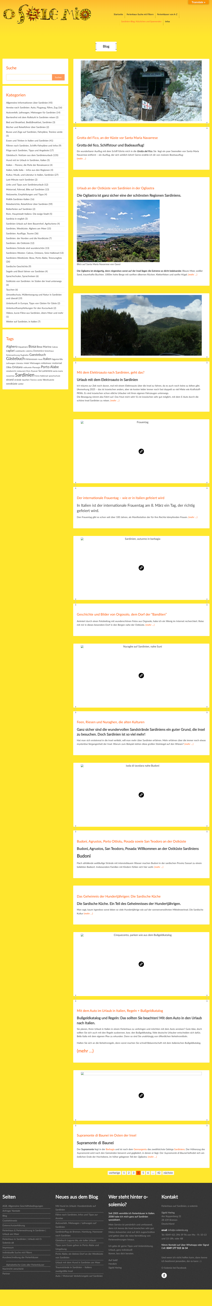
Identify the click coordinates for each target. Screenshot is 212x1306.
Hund (40, 359)
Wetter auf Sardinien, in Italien (21, 322)
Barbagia (110, 1149)
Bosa (32, 346)
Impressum (8, 1248)
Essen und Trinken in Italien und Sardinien (27, 141)
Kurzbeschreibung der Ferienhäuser (20, 1257)
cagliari (10, 350)
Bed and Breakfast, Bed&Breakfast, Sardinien (29, 122)
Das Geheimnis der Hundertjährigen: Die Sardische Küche (119, 896)
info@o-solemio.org (178, 1230)
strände (17, 380)
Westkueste (48, 380)
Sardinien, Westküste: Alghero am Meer (26, 228)
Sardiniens (179, 1149)
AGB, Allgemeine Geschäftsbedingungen (22, 1206)
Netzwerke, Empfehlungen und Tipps (25, 194)
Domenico (38, 351)
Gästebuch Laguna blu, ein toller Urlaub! (75, 1240)
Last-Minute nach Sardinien (20, 180)
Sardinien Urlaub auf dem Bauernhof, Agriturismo (31, 224)
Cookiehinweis (9, 1221)
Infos (167, 22)
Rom (28, 371)
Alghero (12, 346)
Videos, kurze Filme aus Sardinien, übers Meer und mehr (34, 313)
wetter (21, 384)
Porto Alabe (50, 367)
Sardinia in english (15, 219)
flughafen (24, 355)
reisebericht (11, 371)
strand (10, 379)
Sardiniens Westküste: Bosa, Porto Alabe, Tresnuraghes (34, 258)
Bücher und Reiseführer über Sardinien (26, 127)
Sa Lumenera (45, 371)
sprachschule (54, 376)
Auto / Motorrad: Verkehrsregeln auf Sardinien (79, 1276)
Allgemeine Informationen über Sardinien (27, 103)
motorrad (57, 363)
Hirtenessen (31, 359)
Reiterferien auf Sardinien (19, 209)
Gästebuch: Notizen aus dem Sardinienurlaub (29, 155)
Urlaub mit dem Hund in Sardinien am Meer (77, 1262)
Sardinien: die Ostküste (18, 243)
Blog (4, 1216)
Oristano (17, 367)
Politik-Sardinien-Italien (18, 199)
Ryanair (34, 371)
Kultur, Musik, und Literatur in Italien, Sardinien (30, 175)
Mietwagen (35, 363)
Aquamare (23, 347)
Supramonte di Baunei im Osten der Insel (106, 1135)
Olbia (8, 367)
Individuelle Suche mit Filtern (17, 1252)
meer (26, 363)
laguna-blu (57, 359)
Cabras (55, 347)
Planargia (36, 367)
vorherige (114, 1173)
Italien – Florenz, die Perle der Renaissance (27, 165)
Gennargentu (140, 1149)
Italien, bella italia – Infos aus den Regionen (28, 170)
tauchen (25, 380)
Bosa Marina (44, 346)
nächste (168, 1173)
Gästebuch (15, 359)
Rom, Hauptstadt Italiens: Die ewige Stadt (27, 214)
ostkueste (27, 367)
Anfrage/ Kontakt (11, 1211)
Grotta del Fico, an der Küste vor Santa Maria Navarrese (117, 138)
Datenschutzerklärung (13, 1225)
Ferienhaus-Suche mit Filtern (140, 14)
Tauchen (10, 290)
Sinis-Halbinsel (41, 376)
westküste (11, 384)
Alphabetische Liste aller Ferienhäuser (25, 1265)
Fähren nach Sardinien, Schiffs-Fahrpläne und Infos (32, 146)
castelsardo (20, 351)
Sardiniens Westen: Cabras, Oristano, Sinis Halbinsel (32, 253)
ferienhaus (49, 351)
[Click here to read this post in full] (141, 91)
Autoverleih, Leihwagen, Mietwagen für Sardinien (31, 113)
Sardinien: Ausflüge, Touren (20, 233)
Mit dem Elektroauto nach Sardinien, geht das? (110, 372)
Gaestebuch (37, 354)
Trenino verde (36, 380)
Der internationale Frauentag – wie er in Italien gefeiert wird (120, 498)
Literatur (19, 363)
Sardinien (24, 375)
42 (158, 1173)
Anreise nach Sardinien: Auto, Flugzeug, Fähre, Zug (31, 108)
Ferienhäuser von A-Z (167, 14)
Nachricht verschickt (13, 1269)
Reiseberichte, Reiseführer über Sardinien (27, 204)
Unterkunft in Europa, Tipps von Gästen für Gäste (31, 303)
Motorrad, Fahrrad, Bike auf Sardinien (25, 189)
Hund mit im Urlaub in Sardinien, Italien (26, 160)
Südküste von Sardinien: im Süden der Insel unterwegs (34, 281)
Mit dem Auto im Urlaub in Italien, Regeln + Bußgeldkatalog (120, 1011)
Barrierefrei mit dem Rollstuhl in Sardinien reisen (30, 117)
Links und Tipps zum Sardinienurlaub (25, 185)
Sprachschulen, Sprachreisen (20, 276)
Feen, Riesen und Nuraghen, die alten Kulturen (110, 722)
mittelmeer (46, 363)
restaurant (21, 371)
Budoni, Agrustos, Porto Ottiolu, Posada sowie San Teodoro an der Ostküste (131, 841)
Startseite (118, 14)
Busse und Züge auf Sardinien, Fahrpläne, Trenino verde (34, 132)
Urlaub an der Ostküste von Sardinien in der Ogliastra (115, 188)
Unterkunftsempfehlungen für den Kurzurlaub (29, 308)
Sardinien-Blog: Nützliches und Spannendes (141, 22)
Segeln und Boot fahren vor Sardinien (25, 271)
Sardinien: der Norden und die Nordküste (27, 238)
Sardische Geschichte (17, 266)
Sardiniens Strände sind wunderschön (25, 248)
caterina (29, 351)
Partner (6, 1274)
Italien (47, 359)
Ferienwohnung (13, 355)
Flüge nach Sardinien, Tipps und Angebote (27, 150)
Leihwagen (10, 363)
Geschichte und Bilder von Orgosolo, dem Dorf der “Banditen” (122, 614)
